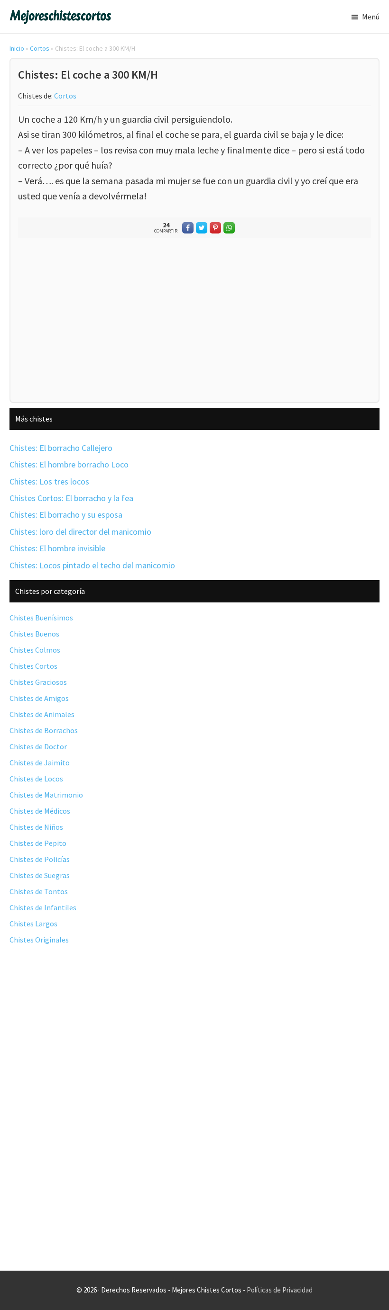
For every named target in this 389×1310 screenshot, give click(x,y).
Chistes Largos (33, 923)
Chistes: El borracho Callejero (60, 447)
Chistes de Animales (41, 714)
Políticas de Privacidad (280, 1289)
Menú (371, 16)
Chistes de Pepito (37, 843)
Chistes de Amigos (39, 698)
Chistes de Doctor (38, 746)
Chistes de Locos (36, 778)
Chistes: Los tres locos (49, 481)
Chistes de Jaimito (39, 762)
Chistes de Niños (36, 827)
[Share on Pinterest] (215, 227)
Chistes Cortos (33, 666)
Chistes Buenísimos (41, 617)
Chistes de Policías (39, 859)
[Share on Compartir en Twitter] (201, 227)
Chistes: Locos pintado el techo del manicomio (92, 565)
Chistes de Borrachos (43, 730)
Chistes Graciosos (38, 682)
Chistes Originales (39, 939)
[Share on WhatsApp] (229, 227)
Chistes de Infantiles (42, 907)
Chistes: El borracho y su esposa (65, 514)
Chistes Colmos (34, 650)
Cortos (39, 48)
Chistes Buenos (34, 633)
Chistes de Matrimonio (46, 794)
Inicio (16, 48)
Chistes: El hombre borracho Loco (69, 464)
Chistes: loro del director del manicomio (80, 531)
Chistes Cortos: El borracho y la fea (71, 498)
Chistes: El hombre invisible (57, 548)
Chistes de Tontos (38, 891)
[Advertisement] (194, 322)
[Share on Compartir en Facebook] (188, 227)
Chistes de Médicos (39, 811)
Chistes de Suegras (39, 875)
